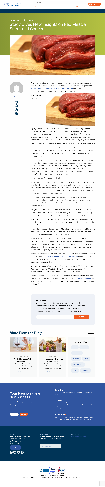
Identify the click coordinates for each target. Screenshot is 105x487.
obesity (86, 358)
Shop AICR (65, 6)
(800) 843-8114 (17, 441)
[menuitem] (34, 6)
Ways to (60, 414)
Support (91, 11)
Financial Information (39, 481)
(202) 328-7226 (15, 443)
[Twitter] (16, 105)
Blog (34, 6)
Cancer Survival (43, 11)
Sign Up (82, 6)
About (13, 11)
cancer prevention (84, 278)
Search (34, 2)
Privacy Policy (31, 481)
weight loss (85, 370)
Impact (56, 11)
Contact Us (15, 447)
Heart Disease (77, 353)
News (42, 6)
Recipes (75, 370)
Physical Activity (78, 364)
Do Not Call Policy (72, 481)
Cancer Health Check (54, 6)
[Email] (16, 102)
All (89, 334)
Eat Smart (84, 347)
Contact (72, 6)
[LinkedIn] (16, 113)
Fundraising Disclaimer (49, 481)
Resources (67, 11)
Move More (76, 358)
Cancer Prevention (27, 11)
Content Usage (58, 481)
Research (80, 11)
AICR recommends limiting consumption (63, 256)
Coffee (75, 347)
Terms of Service (65, 481)
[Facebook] (16, 109)
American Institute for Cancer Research (13, 4)
